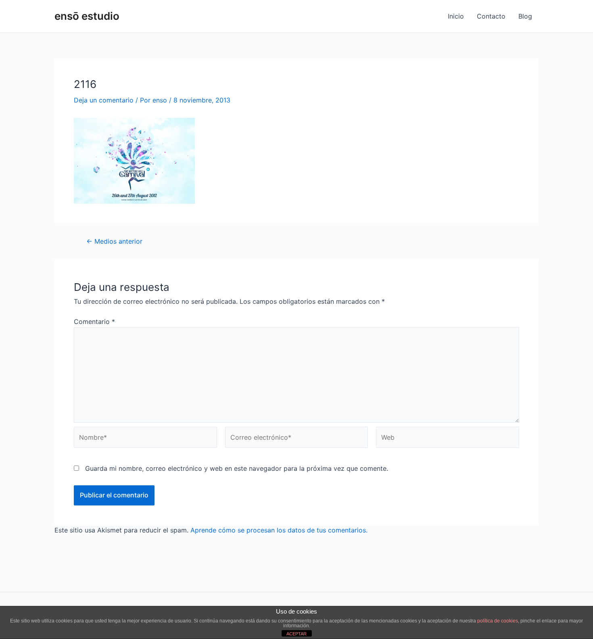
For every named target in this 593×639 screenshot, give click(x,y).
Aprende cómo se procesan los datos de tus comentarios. (278, 530)
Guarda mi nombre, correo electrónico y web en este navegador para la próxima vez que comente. (236, 468)
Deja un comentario (104, 100)
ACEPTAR (296, 633)
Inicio (456, 16)
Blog (525, 16)
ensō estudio (86, 16)
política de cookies (497, 621)
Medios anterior (114, 241)
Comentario (94, 321)
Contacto (491, 16)
